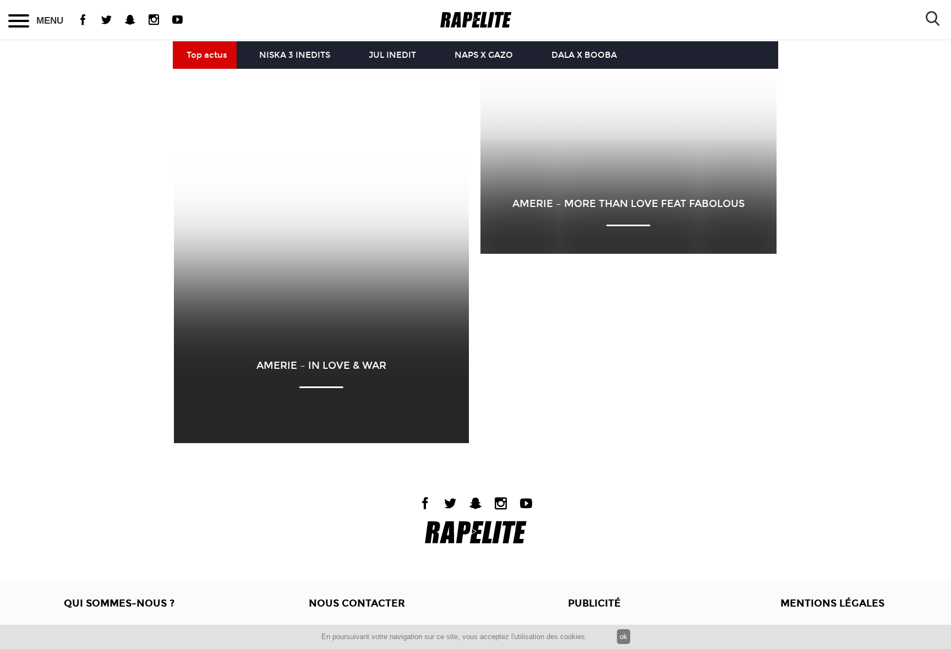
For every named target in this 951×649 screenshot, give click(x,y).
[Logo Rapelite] (475, 20)
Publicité (594, 603)
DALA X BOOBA (584, 55)
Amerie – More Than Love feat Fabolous (628, 204)
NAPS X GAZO (484, 55)
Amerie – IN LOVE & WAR (321, 365)
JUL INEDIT (392, 55)
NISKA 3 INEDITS (294, 55)
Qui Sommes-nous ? (119, 603)
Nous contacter (357, 603)
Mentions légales (832, 603)
